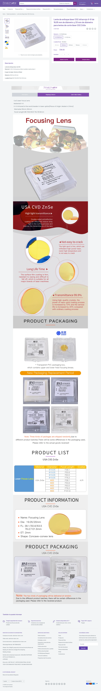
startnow (56, 28)
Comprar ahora (86, 59)
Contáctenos (90, 9)
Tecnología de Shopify (8, 686)
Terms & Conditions (42, 655)
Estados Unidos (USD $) (16, 681)
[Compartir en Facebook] (87, 29)
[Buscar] (75, 3)
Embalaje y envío (42, 640)
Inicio (4, 14)
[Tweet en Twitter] (93, 29)
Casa (4, 9)
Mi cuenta (82, 4)
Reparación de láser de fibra (33, 9)
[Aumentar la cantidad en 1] (68, 54)
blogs (81, 9)
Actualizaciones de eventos (44, 637)
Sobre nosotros (41, 635)
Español (5, 681)
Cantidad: (56, 54)
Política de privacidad (43, 651)
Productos (10, 9)
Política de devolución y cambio (45, 648)
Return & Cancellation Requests (10, 674)
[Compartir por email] (95, 29)
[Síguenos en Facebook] (46, 684)
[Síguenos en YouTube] (57, 684)
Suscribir (83, 648)
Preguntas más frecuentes (44, 658)
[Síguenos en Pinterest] (54, 684)
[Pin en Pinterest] (90, 29)
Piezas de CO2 (46, 9)
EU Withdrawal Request (44, 653)
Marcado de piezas (58, 9)
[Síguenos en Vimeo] (62, 684)
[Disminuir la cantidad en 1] (61, 54)
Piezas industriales (71, 9)
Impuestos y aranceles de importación (44, 643)
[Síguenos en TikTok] (59, 684)
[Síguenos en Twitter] (49, 684)
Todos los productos (11, 14)
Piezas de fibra (19, 9)
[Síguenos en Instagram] (51, 684)
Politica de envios (42, 646)
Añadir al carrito (64, 59)
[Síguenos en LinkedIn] (64, 684)
